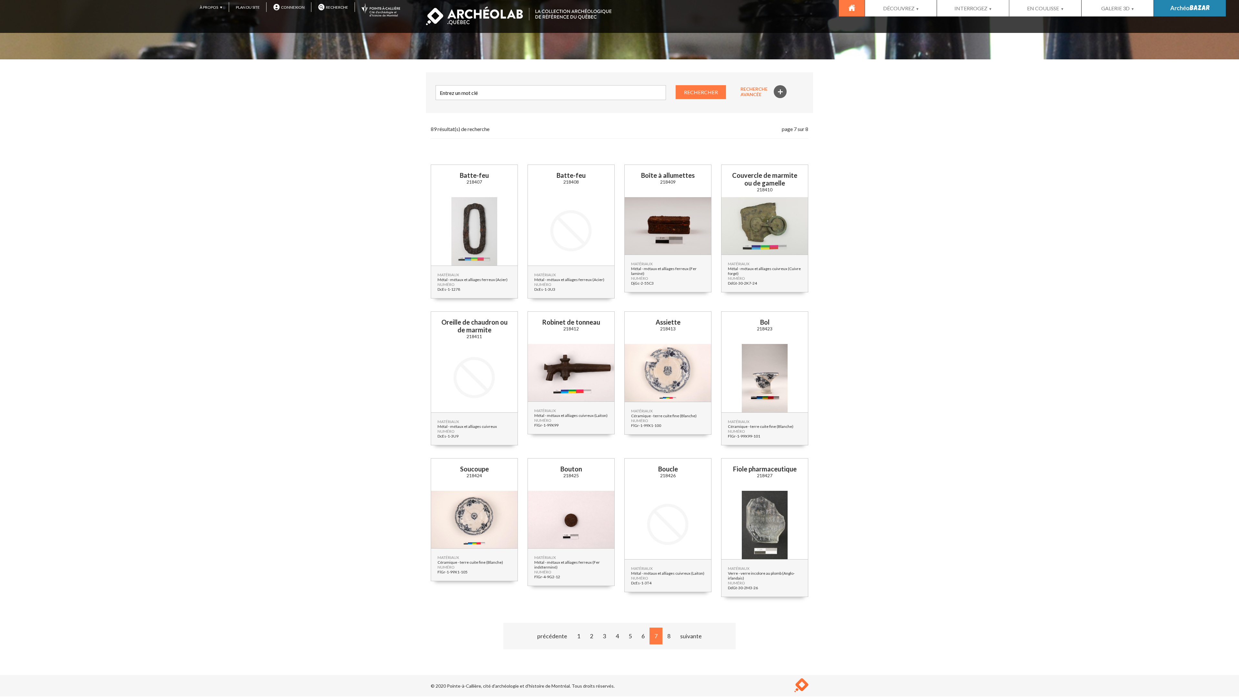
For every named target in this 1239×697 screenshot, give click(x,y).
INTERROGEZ (970, 8)
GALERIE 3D (1115, 8)
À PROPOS (209, 7)
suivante (691, 636)
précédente (552, 636)
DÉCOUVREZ (898, 8)
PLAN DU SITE (248, 7)
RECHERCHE (337, 7)
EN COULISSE (1043, 8)
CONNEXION (293, 7)
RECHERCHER (701, 92)
